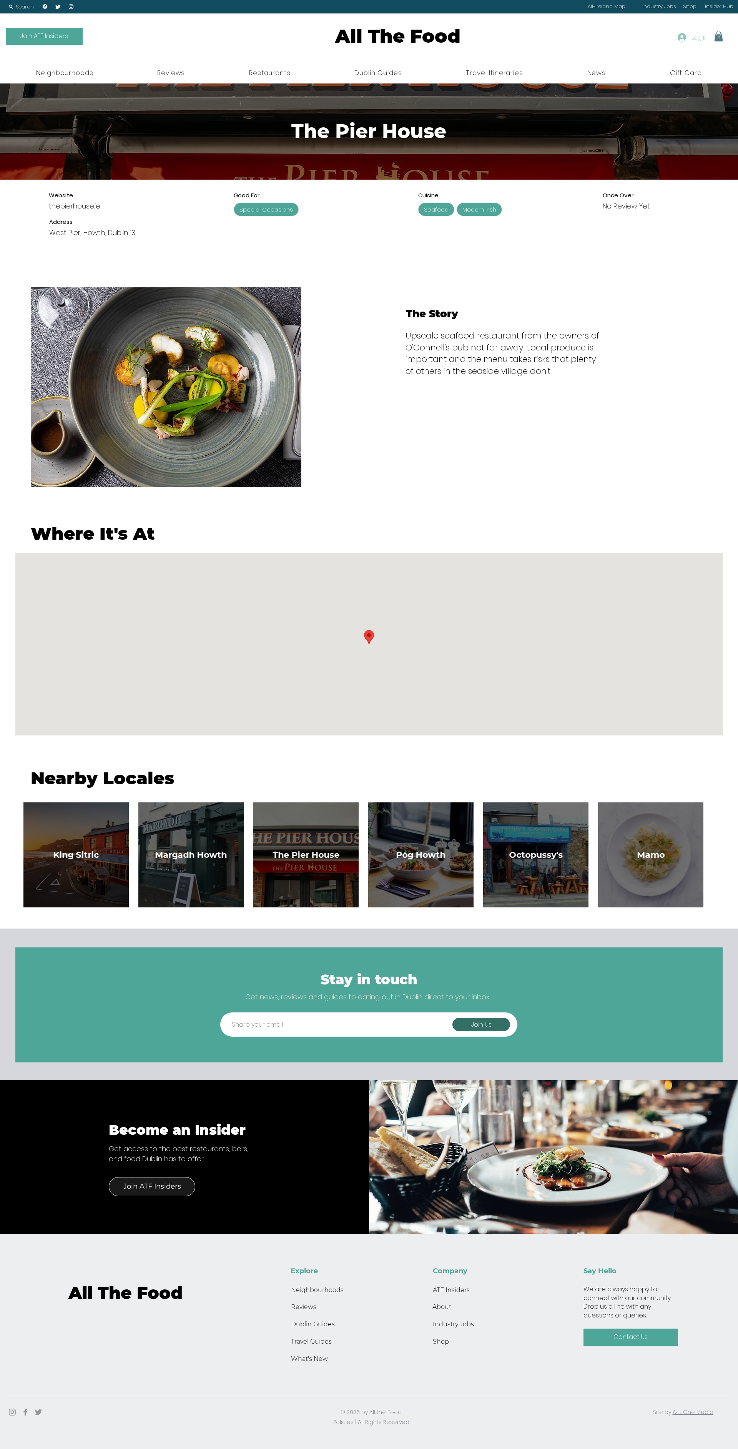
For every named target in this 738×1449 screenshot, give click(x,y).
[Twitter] (58, 6)
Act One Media (693, 1412)
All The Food (397, 36)
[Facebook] (45, 6)
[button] (21, 7)
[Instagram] (71, 6)
